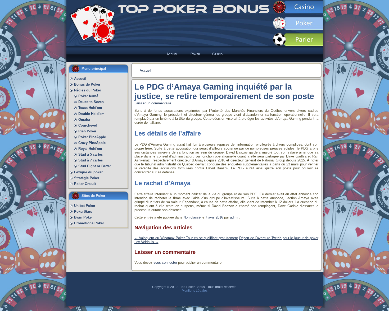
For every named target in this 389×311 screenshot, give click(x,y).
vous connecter (165, 262)
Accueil (145, 70)
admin (234, 217)
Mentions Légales (194, 291)
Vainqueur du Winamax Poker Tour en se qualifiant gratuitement (186, 238)
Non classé (192, 217)
